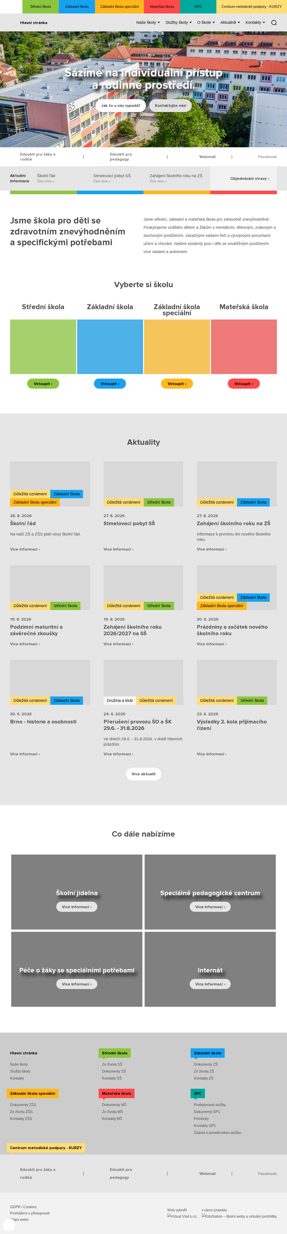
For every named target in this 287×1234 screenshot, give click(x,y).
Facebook (267, 157)
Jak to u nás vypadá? (120, 105)
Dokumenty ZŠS (23, 1105)
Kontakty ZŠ (203, 1078)
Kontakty (17, 1078)
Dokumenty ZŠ (206, 1064)
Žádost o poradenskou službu (217, 1133)
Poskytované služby (210, 1105)
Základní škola (77, 7)
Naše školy (19, 1064)
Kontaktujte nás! (170, 105)
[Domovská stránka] (11, 6)
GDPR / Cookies (23, 1207)
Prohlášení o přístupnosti (30, 1213)
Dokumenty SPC (207, 1112)
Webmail (207, 157)
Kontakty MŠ (112, 1119)
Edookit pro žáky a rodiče (37, 157)
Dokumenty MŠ (114, 1105)
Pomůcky (201, 1119)
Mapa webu (19, 1219)
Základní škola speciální (119, 7)
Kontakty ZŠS (21, 1119)
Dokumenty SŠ (114, 1071)
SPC (198, 7)
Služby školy (20, 1071)
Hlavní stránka (33, 22)
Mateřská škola (162, 7)
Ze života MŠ (112, 1112)
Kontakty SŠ (112, 1078)
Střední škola (40, 7)
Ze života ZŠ (204, 1071)
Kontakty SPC (205, 1126)
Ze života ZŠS (21, 1112)
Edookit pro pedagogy (121, 157)
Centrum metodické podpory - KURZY (252, 7)
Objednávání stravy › (249, 178)
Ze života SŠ (112, 1064)
